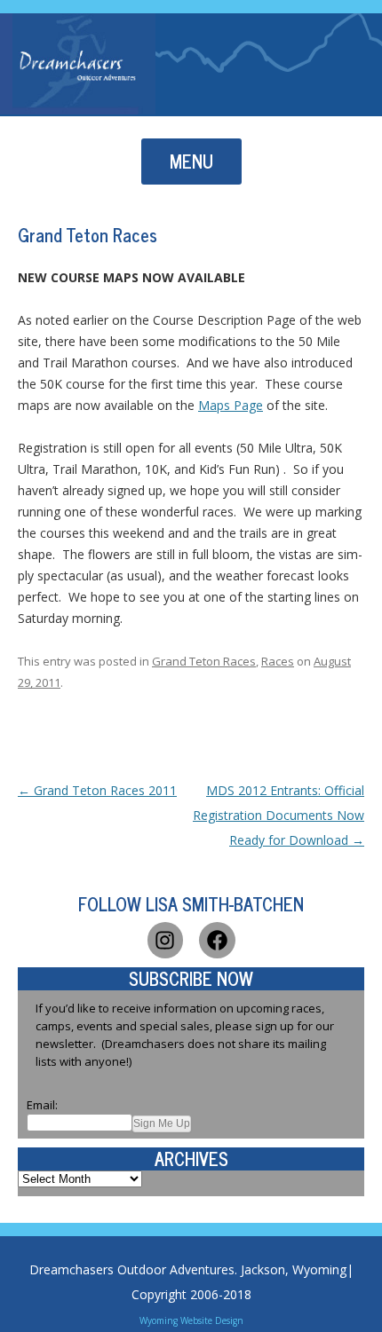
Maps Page (230, 405)
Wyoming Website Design (191, 1320)
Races (277, 661)
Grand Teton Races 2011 (97, 790)
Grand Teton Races (204, 661)
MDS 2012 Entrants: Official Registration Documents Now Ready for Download (278, 815)
